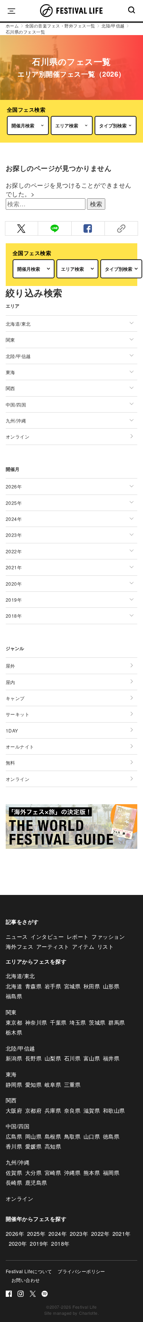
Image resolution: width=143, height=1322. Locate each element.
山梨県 (53, 1058)
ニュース (17, 936)
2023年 (79, 1233)
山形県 (111, 986)
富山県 (92, 1058)
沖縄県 (72, 1172)
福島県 (14, 996)
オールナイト (20, 746)
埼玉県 (77, 1022)
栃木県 (14, 1032)
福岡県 (111, 1172)
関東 (11, 1012)
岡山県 (33, 1136)
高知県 (53, 1146)
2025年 (36, 1233)
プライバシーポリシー (81, 1271)
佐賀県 (14, 1172)
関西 (11, 1100)
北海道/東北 (20, 976)
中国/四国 (17, 1126)
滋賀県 (92, 1110)
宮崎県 (53, 1172)
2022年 (100, 1233)
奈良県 (72, 1110)
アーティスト (52, 946)
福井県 (111, 1058)
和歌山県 (114, 1110)
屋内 (10, 682)
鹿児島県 (36, 1182)
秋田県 (92, 986)
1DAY (12, 730)
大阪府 (14, 1110)
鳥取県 (72, 1136)
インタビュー (47, 936)
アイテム (83, 946)
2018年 (60, 1243)
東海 (11, 1074)
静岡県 (14, 1084)
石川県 (72, 1058)
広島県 (14, 1136)
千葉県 (58, 1022)
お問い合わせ (25, 1280)
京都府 (33, 1110)
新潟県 (14, 1058)
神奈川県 (36, 1022)
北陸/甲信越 (20, 1048)
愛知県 (33, 1084)
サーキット (17, 714)
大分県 (33, 1172)
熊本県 (92, 1172)
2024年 (57, 1233)
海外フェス (19, 946)
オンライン (17, 436)
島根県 (53, 1136)
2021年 (121, 1233)
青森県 (33, 986)
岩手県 (53, 986)
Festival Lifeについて (29, 1271)
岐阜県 (53, 1084)
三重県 (72, 1084)
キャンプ (15, 698)
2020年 (18, 1243)
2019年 (39, 1243)
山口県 (92, 1136)
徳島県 (111, 1136)
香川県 (14, 1146)
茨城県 (97, 1022)
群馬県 (116, 1022)
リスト (105, 946)
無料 (10, 762)
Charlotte (88, 1313)
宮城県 (72, 986)
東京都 (14, 1022)
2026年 (15, 1233)
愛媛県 (33, 1146)
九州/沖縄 (17, 1162)
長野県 (33, 1058)
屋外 (10, 665)
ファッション (108, 936)
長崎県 (14, 1182)
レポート (78, 936)
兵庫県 (53, 1110)
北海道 (14, 986)
